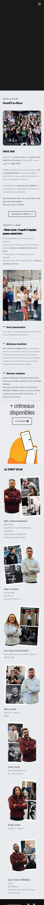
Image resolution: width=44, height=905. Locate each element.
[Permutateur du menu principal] (39, 4)
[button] (22, 214)
